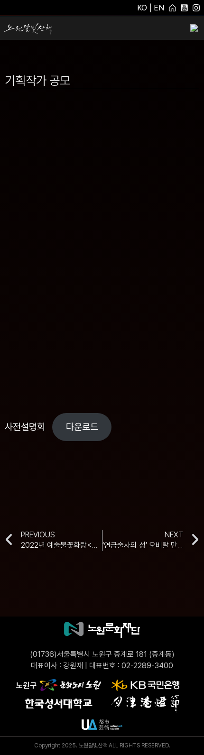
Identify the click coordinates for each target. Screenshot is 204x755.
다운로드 (82, 427)
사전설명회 (25, 427)
